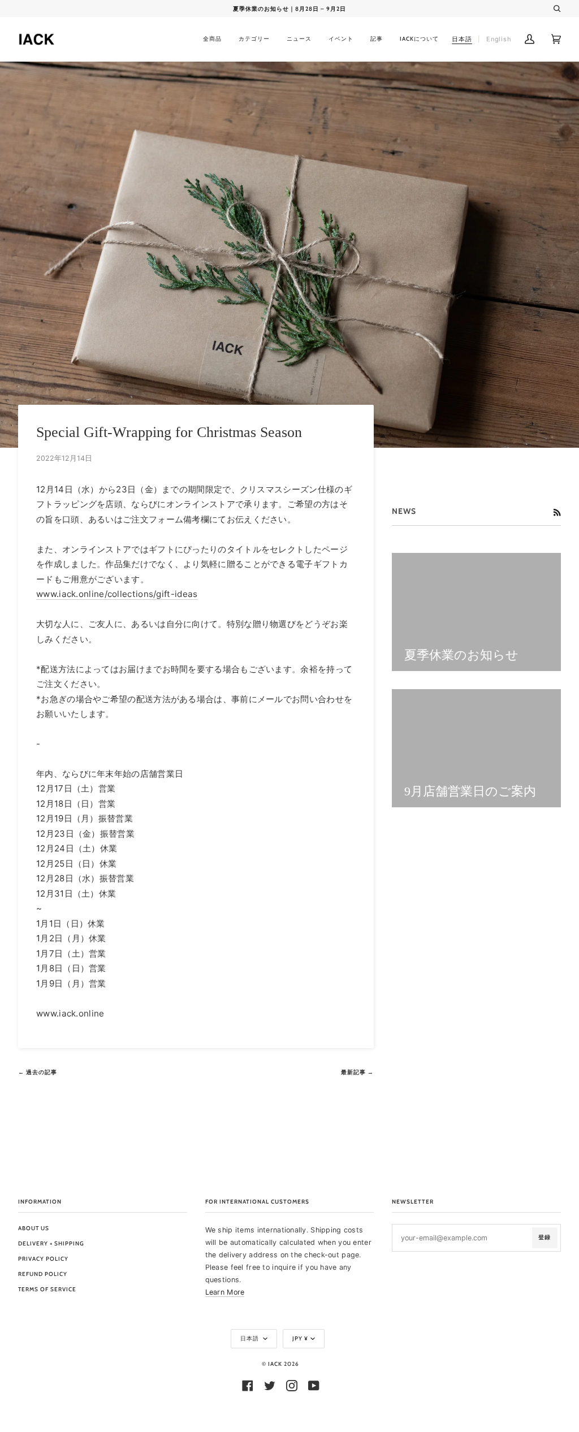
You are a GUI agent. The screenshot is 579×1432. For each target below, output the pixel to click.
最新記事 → (357, 1072)
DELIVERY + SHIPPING (51, 1243)
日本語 (250, 1338)
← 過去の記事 (37, 1072)
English (499, 39)
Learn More (225, 1292)
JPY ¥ (300, 1338)
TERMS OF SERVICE (47, 1289)
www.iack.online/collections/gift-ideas (117, 594)
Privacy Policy (43, 1258)
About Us (33, 1228)
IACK (275, 1364)
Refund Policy (42, 1274)
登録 (544, 1237)
